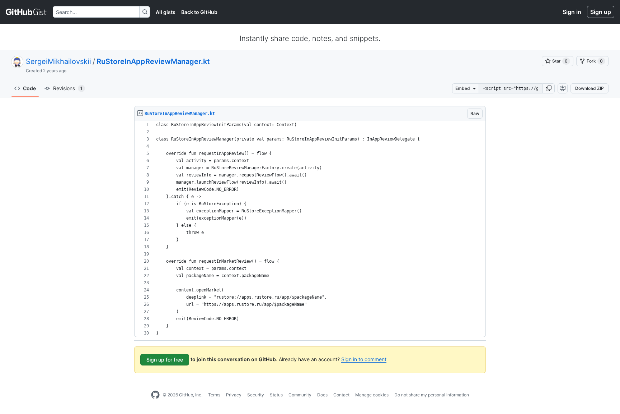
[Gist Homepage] (26, 12)
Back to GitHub (199, 12)
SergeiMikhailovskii (58, 61)
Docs (322, 394)
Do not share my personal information (431, 394)
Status (276, 394)
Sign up (600, 11)
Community (299, 394)
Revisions (68, 88)
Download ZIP (589, 88)
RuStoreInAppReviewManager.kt (153, 61)
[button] (548, 88)
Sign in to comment (363, 359)
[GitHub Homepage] (155, 395)
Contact (341, 394)
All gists (165, 12)
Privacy (233, 394)
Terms (214, 394)
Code (29, 88)
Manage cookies (372, 394)
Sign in (572, 11)
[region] (310, 229)
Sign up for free (164, 359)
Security (255, 394)
